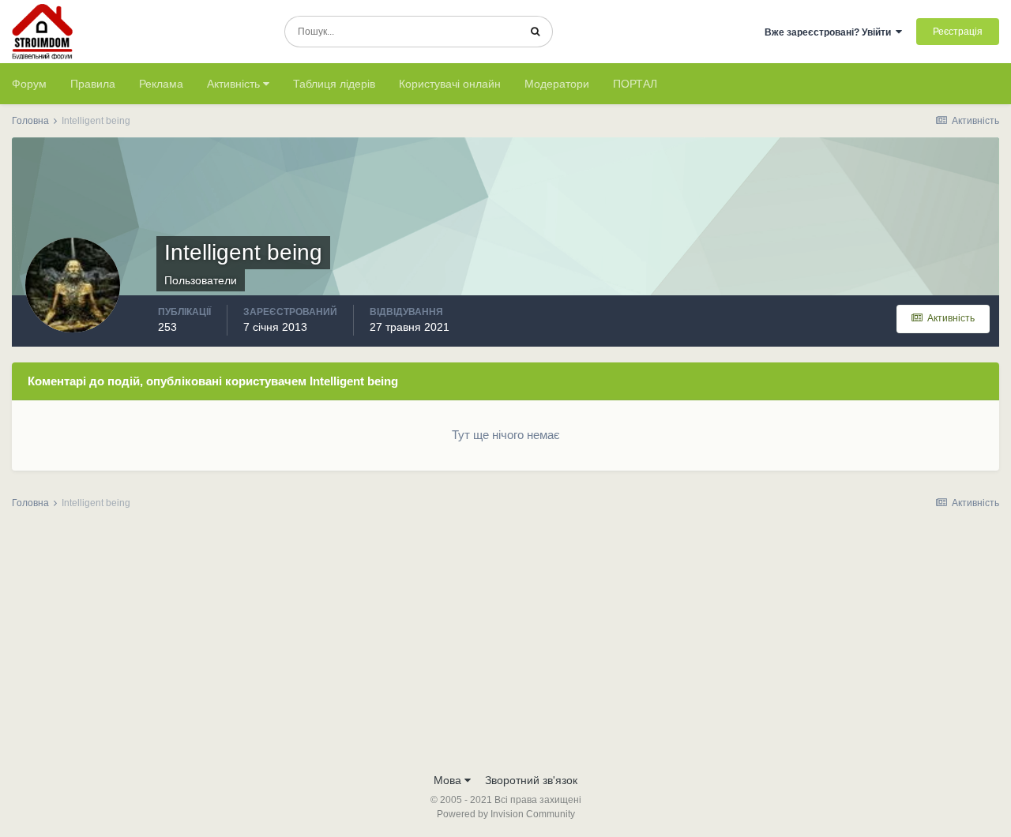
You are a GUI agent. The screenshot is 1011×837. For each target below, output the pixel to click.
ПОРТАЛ (635, 83)
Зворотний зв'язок (531, 780)
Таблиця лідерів (334, 83)
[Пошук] (535, 32)
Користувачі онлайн (450, 83)
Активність (235, 83)
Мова (449, 780)
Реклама (161, 83)
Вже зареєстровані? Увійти (830, 32)
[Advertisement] (505, 645)
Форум (29, 83)
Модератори (556, 83)
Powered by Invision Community (506, 814)
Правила (92, 83)
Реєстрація (958, 31)
